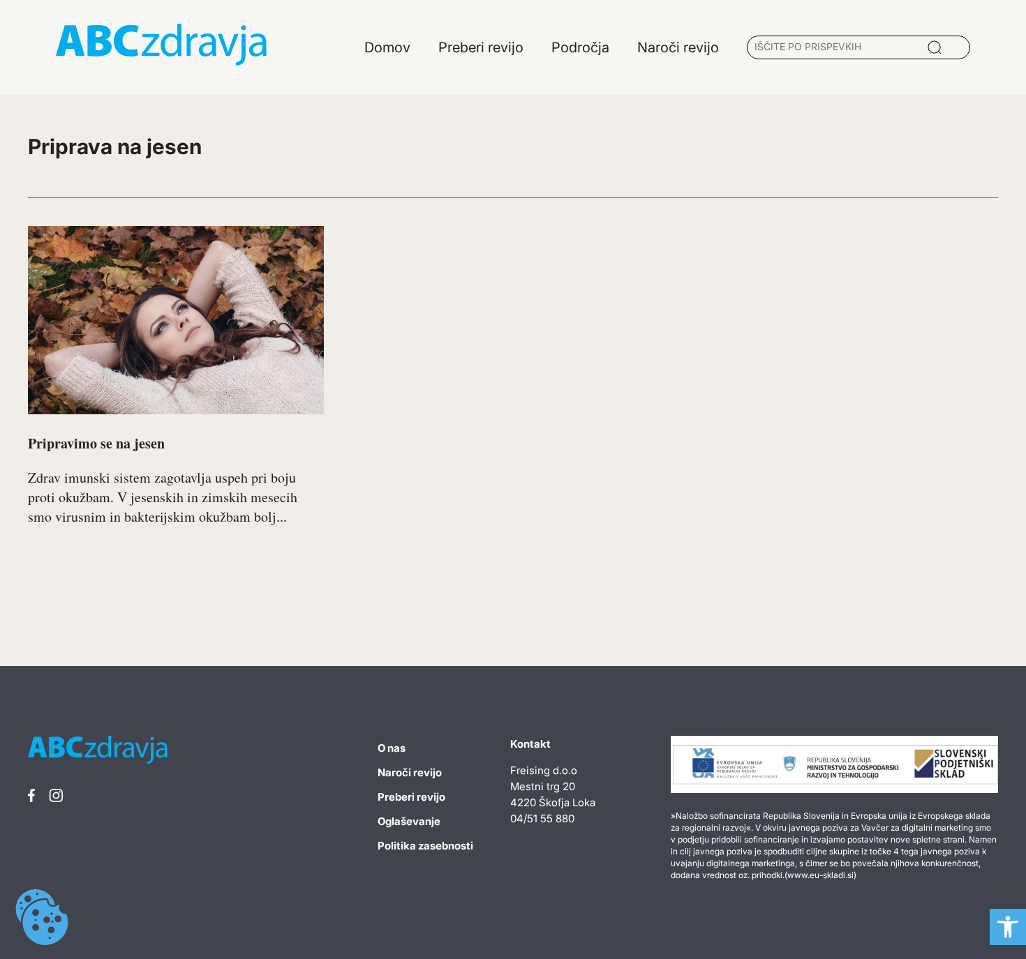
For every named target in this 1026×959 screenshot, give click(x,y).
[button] (1008, 927)
